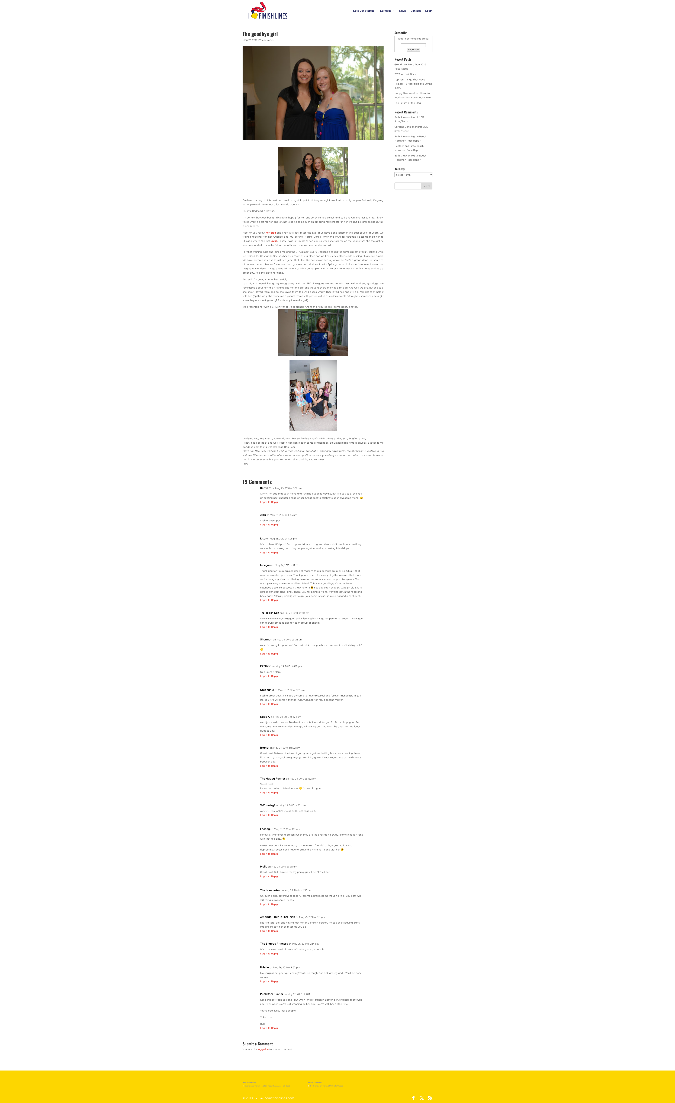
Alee (263, 514)
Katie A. (265, 716)
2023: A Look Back (405, 74)
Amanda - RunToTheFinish (277, 917)
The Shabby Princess (274, 943)
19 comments (267, 40)
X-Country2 (267, 805)
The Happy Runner (272, 778)
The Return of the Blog (407, 102)
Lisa (263, 538)
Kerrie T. (265, 488)
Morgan (265, 565)
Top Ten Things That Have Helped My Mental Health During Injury (413, 84)
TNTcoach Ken (269, 612)
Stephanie (267, 690)
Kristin (264, 967)
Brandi (264, 747)
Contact (416, 10)
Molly (263, 866)
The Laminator (270, 890)
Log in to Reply (269, 502)
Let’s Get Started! (364, 10)
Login (428, 10)
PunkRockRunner (271, 994)
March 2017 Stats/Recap (333, 1086)
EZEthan (265, 666)
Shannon (266, 639)
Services (385, 10)
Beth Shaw (400, 117)
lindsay (265, 829)
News (402, 10)
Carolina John (402, 126)
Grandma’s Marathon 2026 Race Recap (261, 1086)
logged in (263, 1049)
